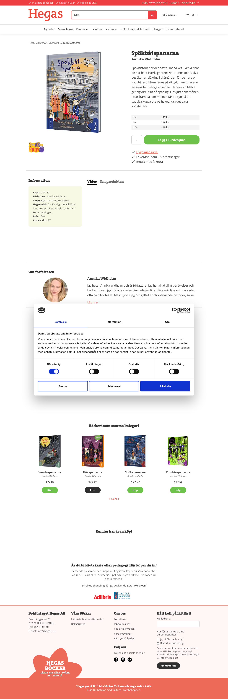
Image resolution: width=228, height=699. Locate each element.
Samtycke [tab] (61, 322)
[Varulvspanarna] (49, 451)
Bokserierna (78, 624)
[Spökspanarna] (135, 451)
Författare (120, 619)
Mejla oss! (140, 585)
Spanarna (54, 42)
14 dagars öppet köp (42, 2)
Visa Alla (114, 498)
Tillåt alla (165, 386)
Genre (112, 29)
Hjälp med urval (88, 2)
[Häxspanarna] (98, 437)
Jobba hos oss (122, 624)
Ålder (98, 29)
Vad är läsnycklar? (124, 628)
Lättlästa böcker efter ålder (87, 619)
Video (92, 181)
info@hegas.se (46, 631)
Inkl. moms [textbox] (168, 15)
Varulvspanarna (49, 472)
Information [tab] (114, 322)
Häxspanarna (92, 472)
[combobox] (170, 15)
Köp (50, 490)
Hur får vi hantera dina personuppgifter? (170, 633)
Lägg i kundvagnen (171, 140)
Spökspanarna (135, 472)
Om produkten (112, 181)
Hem (31, 42)
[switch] (94, 371)
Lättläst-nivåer (67, 2)
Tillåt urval (114, 386)
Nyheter (49, 29)
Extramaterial (175, 29)
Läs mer (93, 302)
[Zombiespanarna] (178, 451)
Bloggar (157, 29)
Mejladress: (164, 618)
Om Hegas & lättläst (136, 29)
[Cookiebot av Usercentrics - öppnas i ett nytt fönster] (174, 310)
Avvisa (63, 386)
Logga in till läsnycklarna (154, 2)
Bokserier (82, 29)
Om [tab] (167, 322)
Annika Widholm (145, 59)
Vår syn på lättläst (124, 638)
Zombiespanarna (178, 472)
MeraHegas (65, 29)
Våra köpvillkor (122, 633)
